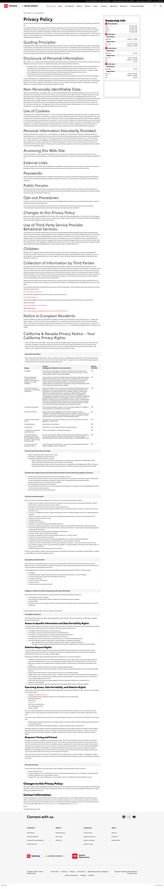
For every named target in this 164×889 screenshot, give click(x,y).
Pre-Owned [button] (69, 6)
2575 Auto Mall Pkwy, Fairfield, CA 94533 (123, 1)
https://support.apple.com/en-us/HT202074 (35, 305)
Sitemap (72, 871)
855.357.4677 (73, 803)
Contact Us (115, 836)
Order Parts (59, 840)
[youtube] (134, 817)
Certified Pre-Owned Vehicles (35, 840)
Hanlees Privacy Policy (71, 875)
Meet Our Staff (116, 840)
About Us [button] (113, 6)
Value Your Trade (88, 844)
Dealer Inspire (133, 873)
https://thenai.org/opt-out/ (30, 297)
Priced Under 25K (32, 844)
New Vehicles (31, 833)
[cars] (129, 817)
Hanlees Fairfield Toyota (35, 872)
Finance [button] (104, 6)
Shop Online (51, 6)
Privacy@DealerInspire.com (62, 325)
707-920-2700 (133, 26)
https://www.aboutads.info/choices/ (33, 291)
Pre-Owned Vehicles (32, 836)
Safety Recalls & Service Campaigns (98, 871)
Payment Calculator (89, 840)
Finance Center (88, 833)
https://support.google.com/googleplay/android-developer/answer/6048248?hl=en (45, 311)
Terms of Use (81, 871)
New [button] (60, 6)
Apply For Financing (89, 836)
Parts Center (59, 836)
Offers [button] (79, 6)
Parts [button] (95, 6)
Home (33, 13)
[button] (160, 6)
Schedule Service (60, 833)
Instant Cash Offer (137, 6)
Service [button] (87, 6)
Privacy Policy (55, 871)
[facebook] (124, 817)
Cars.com (32, 702)
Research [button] (123, 6)
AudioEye (83, 875)
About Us (114, 833)
